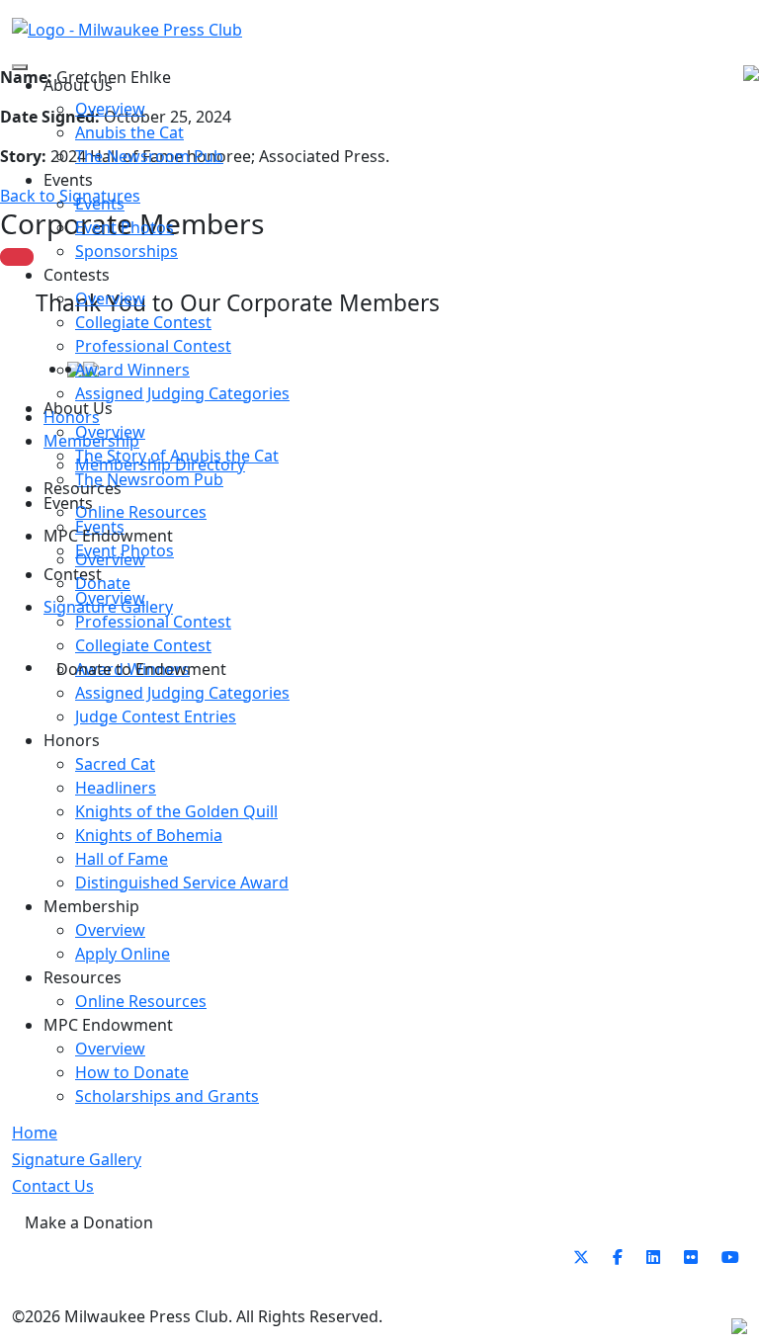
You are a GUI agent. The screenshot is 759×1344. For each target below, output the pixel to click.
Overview (110, 109)
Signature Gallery (108, 607)
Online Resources (141, 512)
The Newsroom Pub (149, 156)
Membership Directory (160, 464)
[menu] (20, 67)
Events (100, 203)
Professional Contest (153, 346)
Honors (71, 417)
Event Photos (124, 227)
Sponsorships (126, 251)
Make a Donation (89, 1222)
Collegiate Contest (143, 322)
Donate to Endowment (141, 669)
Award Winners (132, 369)
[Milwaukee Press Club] (127, 29)
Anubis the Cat (129, 132)
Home (34, 1132)
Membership (91, 441)
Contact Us (53, 1186)
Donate (102, 583)
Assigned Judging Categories (182, 393)
